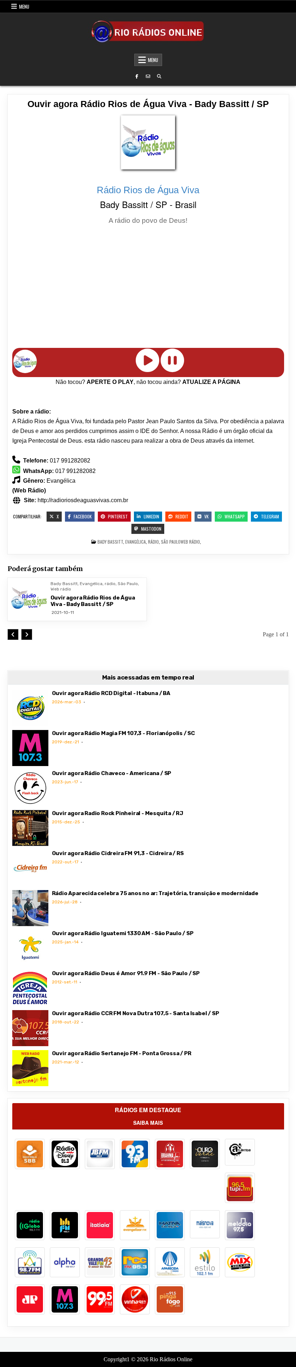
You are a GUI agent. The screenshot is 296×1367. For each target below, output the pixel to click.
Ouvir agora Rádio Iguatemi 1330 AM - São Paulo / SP (122, 933)
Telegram (269, 516)
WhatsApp (234, 516)
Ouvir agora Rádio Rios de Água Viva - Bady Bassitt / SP (148, 104)
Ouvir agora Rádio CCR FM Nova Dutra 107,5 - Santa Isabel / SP (135, 1013)
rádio (153, 542)
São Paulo (170, 542)
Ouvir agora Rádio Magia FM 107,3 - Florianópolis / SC (123, 733)
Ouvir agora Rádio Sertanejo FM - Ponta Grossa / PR (121, 1053)
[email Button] (148, 76)
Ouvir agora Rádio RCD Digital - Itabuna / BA (111, 693)
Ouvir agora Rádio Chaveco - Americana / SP (111, 773)
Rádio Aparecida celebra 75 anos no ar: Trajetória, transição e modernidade (155, 893)
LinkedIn (151, 516)
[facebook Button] (137, 76)
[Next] (26, 634)
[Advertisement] (148, 287)
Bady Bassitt (110, 542)
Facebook (82, 516)
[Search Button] (159, 76)
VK (206, 516)
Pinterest (117, 516)
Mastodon (150, 529)
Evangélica (135, 542)
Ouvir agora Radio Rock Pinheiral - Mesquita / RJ (117, 813)
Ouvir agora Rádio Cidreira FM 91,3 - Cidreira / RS (118, 853)
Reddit (181, 516)
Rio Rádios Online (171, 1359)
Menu (24, 6)
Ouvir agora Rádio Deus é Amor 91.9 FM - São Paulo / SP (126, 973)
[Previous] (13, 634)
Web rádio (190, 542)
